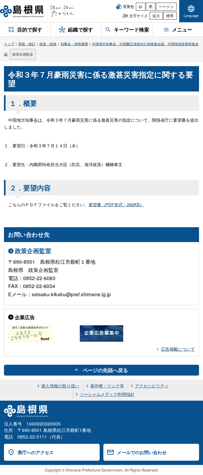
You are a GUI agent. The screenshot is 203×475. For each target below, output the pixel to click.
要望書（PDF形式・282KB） (116, 205)
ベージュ (166, 6)
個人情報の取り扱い (60, 386)
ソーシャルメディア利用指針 (107, 394)
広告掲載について (178, 349)
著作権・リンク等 (107, 386)
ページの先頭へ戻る (105, 370)
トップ (9, 43)
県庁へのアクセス (36, 452)
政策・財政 (48, 43)
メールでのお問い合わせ (142, 452)
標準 (170, 15)
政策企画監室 (22, 54)
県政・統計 (26, 43)
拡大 (156, 15)
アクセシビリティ (152, 386)
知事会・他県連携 (74, 43)
